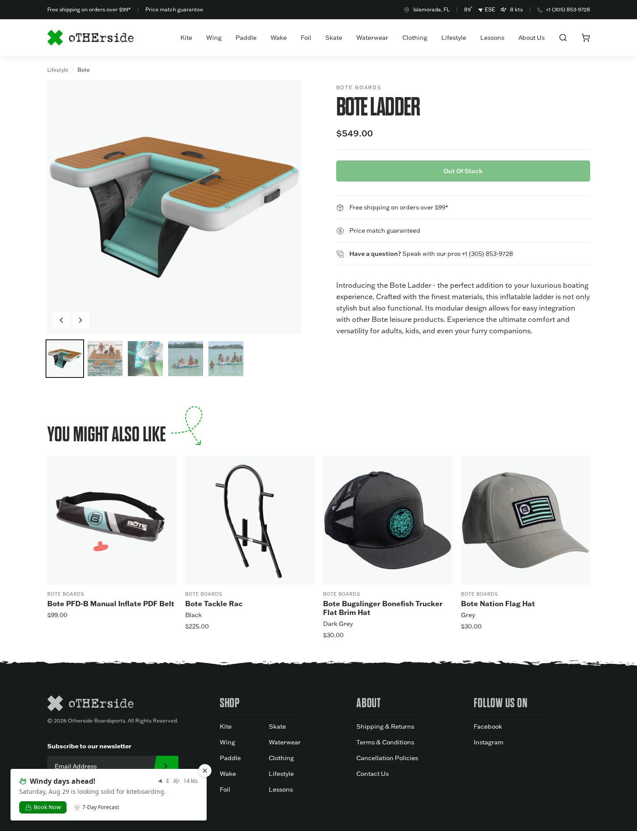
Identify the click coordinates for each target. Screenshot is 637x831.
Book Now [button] (47, 807)
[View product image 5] (225, 358)
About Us (531, 38)
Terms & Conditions (385, 742)
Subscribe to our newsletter (89, 746)
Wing (214, 38)
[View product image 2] (105, 358)
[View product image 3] (145, 358)
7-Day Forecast (100, 807)
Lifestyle (453, 38)
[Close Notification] (205, 771)
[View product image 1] (64, 358)
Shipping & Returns (385, 726)
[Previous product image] (61, 320)
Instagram (488, 742)
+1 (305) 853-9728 (568, 9)
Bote (83, 69)
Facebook (488, 726)
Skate (333, 38)
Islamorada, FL (431, 9)
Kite (186, 38)
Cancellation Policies (387, 758)
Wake (279, 38)
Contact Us (372, 774)
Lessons (492, 38)
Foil (306, 38)
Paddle (246, 38)
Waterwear (372, 38)
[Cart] (585, 37)
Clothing (414, 38)
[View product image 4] (185, 358)
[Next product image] (80, 320)
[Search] (563, 37)
